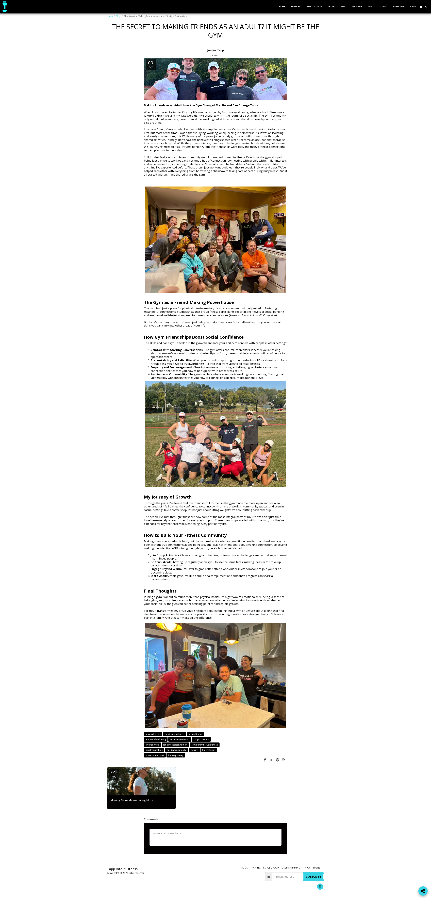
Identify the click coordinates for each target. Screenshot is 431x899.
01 (113, 773)
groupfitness (195, 734)
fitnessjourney (175, 755)
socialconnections (155, 755)
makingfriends (153, 734)
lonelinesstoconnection (175, 744)
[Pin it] (277, 759)
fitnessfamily (209, 749)
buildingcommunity (176, 749)
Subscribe (313, 876)
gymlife (194, 749)
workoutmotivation (179, 739)
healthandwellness (175, 734)
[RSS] (284, 759)
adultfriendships (154, 749)
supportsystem (201, 739)
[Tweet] (271, 759)
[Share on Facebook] (265, 759)
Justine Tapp (215, 50)
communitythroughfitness (204, 744)
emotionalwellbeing (156, 739)
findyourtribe (152, 744)
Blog (118, 16)
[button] (421, 7)
